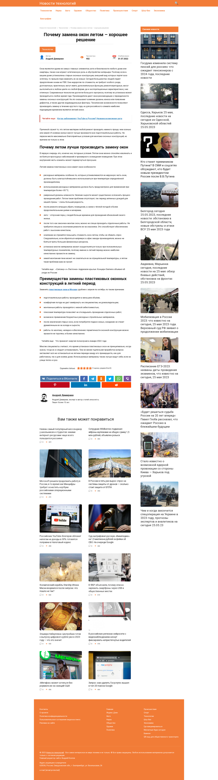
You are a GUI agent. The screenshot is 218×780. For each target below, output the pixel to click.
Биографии (45, 19)
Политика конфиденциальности (53, 716)
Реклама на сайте (47, 723)
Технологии (46, 10)
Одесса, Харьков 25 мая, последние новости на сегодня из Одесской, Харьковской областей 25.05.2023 (157, 120)
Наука (58, 10)
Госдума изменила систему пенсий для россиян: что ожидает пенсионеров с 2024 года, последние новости (159, 70)
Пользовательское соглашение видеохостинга (60, 720)
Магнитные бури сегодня (154, 730)
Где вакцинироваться (153, 726)
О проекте (44, 713)
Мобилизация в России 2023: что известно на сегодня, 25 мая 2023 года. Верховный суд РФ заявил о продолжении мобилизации (159, 324)
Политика (104, 10)
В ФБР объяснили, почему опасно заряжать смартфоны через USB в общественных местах (106, 588)
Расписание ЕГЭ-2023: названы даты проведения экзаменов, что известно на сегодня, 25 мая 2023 (159, 372)
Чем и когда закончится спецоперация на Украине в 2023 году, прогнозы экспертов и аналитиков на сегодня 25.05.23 (159, 518)
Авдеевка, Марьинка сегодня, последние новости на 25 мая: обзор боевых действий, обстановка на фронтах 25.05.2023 (158, 273)
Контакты (44, 709)
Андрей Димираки (63, 395)
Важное (147, 733)
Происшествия (120, 10)
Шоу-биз (146, 10)
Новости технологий (58, 3)
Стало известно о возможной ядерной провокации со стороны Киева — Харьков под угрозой (157, 469)
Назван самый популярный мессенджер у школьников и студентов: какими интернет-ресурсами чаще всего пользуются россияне (61, 434)
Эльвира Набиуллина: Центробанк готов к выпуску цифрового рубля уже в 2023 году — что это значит (60, 637)
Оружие (78, 10)
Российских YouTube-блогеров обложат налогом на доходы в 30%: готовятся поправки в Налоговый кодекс (60, 539)
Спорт (135, 10)
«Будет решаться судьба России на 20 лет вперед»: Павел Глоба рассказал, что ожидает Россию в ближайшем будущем (159, 419)
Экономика (159, 10)
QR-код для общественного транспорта (161, 737)
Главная (109, 709)
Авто (67, 10)
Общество (91, 10)
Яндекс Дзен (112, 713)
